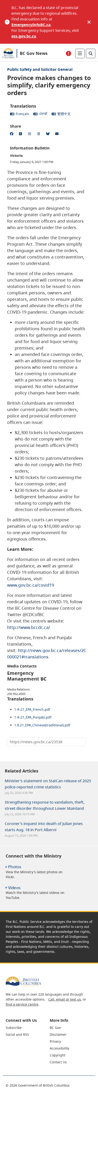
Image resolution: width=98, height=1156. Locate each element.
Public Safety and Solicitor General (40, 69)
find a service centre (22, 1004)
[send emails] (57, 134)
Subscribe (14, 1027)
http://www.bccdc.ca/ (28, 627)
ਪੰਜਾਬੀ (43, 113)
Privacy (55, 1041)
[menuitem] (27, 1027)
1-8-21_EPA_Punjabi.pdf (32, 717)
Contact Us (58, 1062)
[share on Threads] (39, 134)
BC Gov (55, 1027)
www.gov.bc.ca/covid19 (30, 585)
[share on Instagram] (30, 134)
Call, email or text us (64, 999)
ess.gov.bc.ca (23, 36)
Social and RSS (17, 1034)
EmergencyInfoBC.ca (31, 24)
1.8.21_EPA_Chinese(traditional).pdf (42, 725)
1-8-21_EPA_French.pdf (32, 709)
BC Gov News (34, 53)
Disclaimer (58, 1034)
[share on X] (21, 134)
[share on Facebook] (12, 134)
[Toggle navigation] (80, 53)
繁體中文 (64, 113)
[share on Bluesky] (48, 134)
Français (22, 113)
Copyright (57, 1055)
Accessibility (59, 1048)
